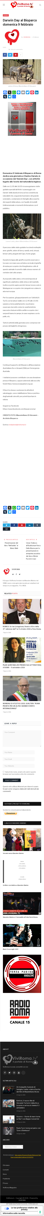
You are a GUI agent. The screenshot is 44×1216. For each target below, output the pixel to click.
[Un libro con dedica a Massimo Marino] (22, 871)
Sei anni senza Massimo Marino (13, 853)
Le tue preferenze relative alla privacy (24, 1209)
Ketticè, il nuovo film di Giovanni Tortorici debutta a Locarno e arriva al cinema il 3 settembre (27, 1104)
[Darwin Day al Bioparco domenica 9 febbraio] (22, 72)
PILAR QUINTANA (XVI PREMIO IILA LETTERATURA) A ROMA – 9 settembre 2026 (22, 666)
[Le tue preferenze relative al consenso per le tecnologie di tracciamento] (40, 1212)
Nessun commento (17, 49)
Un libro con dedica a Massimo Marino (15, 885)
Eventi (6, 15)
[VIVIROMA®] (22, 4)
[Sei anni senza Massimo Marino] (22, 839)
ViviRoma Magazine (10, 1187)
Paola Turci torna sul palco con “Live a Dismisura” (28, 1129)
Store (5, 1174)
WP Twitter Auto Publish (13, 1204)
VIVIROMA (22, 1200)
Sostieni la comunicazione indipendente (17, 810)
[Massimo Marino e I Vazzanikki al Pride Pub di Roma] (22, 903)
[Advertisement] (22, 153)
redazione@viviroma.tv (17, 425)
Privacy (5, 1183)
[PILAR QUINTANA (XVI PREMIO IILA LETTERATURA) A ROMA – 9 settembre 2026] (22, 649)
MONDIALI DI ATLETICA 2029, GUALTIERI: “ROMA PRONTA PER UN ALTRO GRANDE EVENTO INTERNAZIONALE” (21, 706)
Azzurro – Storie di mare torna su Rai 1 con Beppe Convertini (28, 1118)
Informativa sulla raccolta (14, 1213)
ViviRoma (26, 37)
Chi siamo (6, 1165)
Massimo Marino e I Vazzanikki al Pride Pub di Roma (20, 917)
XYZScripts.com (33, 1204)
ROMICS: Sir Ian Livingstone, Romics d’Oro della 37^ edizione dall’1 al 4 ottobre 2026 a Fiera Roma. (22, 628)
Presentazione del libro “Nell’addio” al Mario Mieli (11, 546)
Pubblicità (6, 1179)
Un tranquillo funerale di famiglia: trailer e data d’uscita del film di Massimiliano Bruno (28, 1089)
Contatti (6, 1170)
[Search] (40, 5)
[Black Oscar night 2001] (22, 935)
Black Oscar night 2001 (10, 949)
